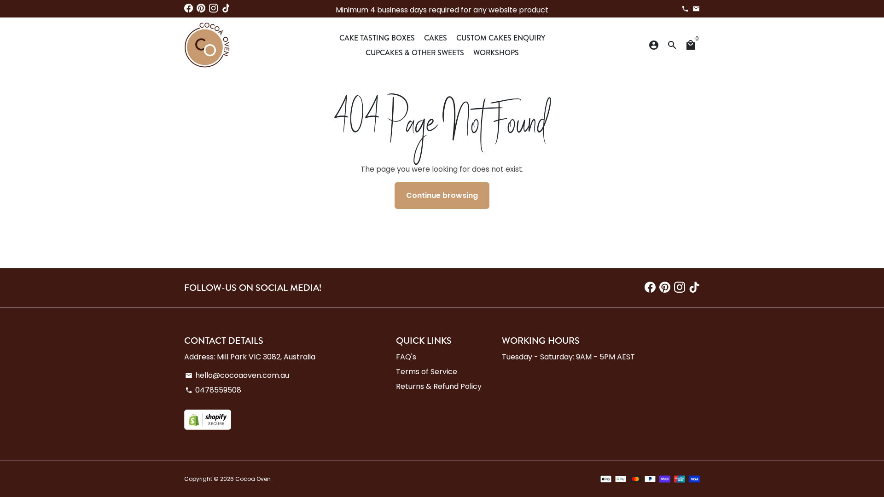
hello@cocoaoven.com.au (237, 375)
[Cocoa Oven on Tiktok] (226, 8)
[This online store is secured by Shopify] (207, 427)
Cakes (435, 38)
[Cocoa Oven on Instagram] (213, 8)
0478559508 (213, 390)
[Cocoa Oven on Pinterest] (201, 8)
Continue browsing (442, 195)
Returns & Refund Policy (439, 386)
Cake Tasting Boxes (377, 38)
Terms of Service (426, 371)
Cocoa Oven (253, 479)
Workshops (496, 52)
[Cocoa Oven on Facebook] (188, 8)
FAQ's (406, 357)
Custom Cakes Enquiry (500, 38)
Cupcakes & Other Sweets (415, 52)
